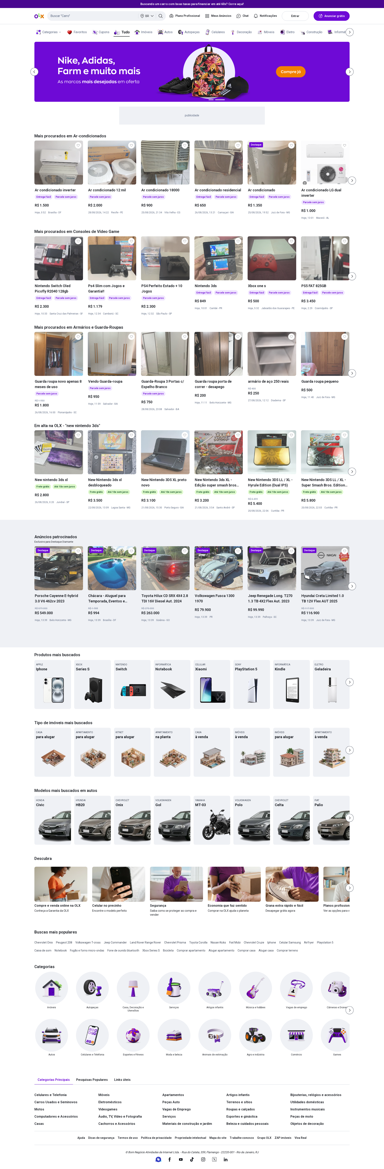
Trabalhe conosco (242, 1137)
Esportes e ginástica (241, 1116)
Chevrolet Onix (43, 942)
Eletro (290, 32)
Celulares (218, 32)
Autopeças (192, 32)
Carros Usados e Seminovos (55, 1102)
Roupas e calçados (240, 1109)
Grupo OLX (264, 1137)
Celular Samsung (290, 942)
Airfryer (309, 942)
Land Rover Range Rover (145, 942)
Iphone (271, 942)
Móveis (269, 32)
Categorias (50, 32)
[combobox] (106, 16)
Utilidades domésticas (307, 1102)
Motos (39, 1109)
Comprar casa (246, 950)
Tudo (125, 32)
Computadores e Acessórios (56, 1116)
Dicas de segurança (101, 1137)
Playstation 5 (325, 942)
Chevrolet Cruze (254, 942)
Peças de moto (301, 1116)
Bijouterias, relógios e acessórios (315, 1095)
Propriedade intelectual (190, 1137)
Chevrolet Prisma (175, 942)
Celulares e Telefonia (50, 1095)
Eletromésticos (110, 1102)
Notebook (61, 950)
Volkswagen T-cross (88, 942)
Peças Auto (171, 1102)
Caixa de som (42, 950)
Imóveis (146, 32)
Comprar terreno (287, 950)
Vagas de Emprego (176, 1109)
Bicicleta (168, 950)
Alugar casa (266, 950)
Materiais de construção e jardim (187, 1124)
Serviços (169, 1116)
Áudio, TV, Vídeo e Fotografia (120, 1116)
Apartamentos (173, 1095)
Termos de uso (128, 1137)
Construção (314, 32)
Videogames (107, 1109)
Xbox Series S (151, 950)
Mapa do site (217, 1137)
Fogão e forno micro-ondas (87, 950)
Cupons (104, 32)
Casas (39, 1124)
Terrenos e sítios (239, 1102)
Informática (342, 32)
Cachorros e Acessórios (116, 1124)
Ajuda (81, 1137)
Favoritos (80, 32)
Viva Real (301, 1137)
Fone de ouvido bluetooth (123, 950)
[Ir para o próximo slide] (352, 181)
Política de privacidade (156, 1137)
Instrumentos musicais (307, 1109)
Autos (168, 32)
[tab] (53, 1079)
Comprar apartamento (191, 950)
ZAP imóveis (283, 1137)
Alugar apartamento (221, 950)
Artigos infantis (238, 1095)
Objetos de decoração (307, 1124)
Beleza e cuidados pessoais (247, 1124)
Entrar (295, 16)
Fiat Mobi (235, 942)
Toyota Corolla (198, 942)
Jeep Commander (115, 942)
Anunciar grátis (334, 16)
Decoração (244, 32)
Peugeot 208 (64, 942)
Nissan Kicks (218, 942)
